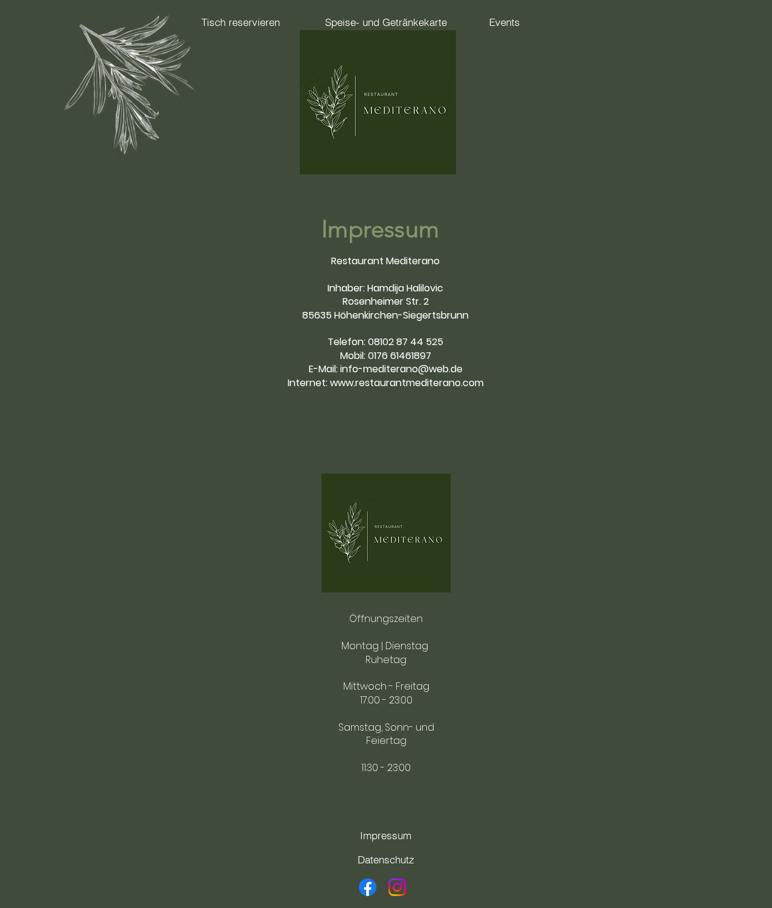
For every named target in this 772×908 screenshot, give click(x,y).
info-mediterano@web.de (401, 369)
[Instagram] (397, 887)
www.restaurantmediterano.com (407, 383)
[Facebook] (367, 887)
